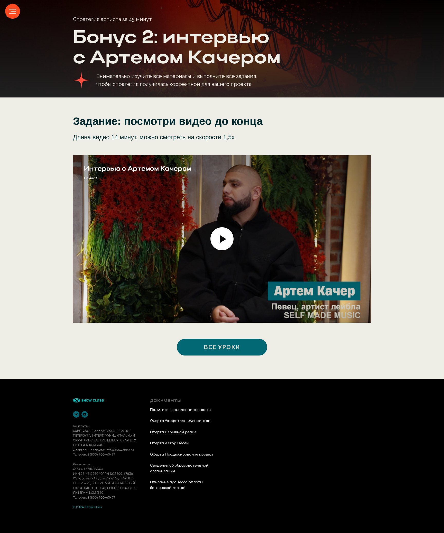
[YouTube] (84, 414)
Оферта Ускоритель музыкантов (180, 421)
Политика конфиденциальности (180, 410)
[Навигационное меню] (12, 11)
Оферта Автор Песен (169, 443)
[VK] (76, 414)
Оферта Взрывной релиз (173, 432)
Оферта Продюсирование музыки (181, 455)
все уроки (222, 347)
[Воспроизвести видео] (222, 238)
